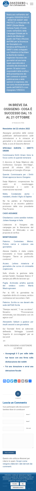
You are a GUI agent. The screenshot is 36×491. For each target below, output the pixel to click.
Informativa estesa (18, 487)
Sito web (28, 428)
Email (28, 421)
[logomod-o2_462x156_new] (15, 4)
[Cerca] (26, 4)
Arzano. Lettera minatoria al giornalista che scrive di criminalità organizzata (18, 266)
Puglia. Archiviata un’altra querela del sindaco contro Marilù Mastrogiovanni (18, 285)
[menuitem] (26, 4)
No (23, 484)
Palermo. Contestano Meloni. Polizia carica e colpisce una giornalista (18, 244)
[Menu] (30, 4)
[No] (34, 482)
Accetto (14, 484)
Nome (28, 414)
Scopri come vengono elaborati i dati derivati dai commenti (17, 464)
